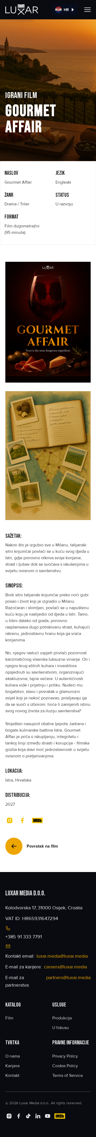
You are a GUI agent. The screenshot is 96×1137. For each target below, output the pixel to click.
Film (9, 1018)
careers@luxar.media (65, 967)
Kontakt (12, 1075)
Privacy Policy (65, 1056)
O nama (12, 1056)
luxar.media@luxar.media (62, 956)
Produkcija (62, 1018)
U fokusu (60, 1027)
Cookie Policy (65, 1066)
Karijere (12, 1066)
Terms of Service (67, 1075)
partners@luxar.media (68, 977)
